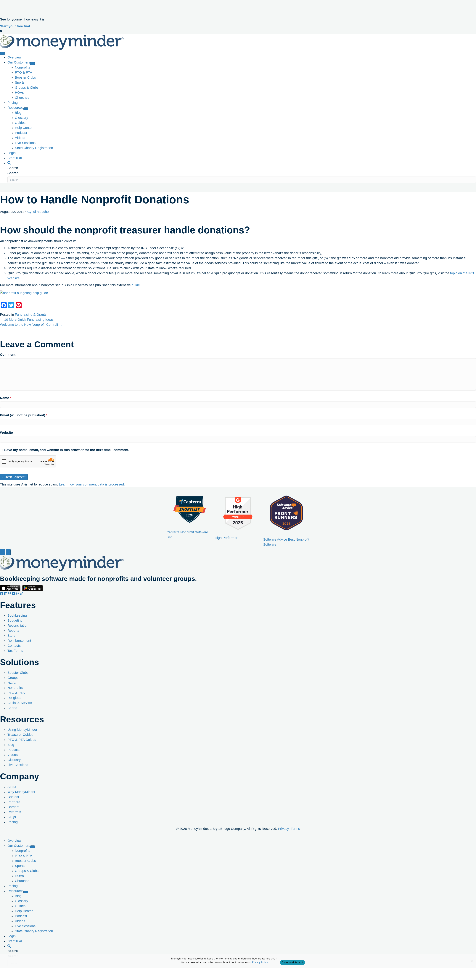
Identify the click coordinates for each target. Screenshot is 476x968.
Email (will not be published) (23, 415)
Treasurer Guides (20, 735)
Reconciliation (17, 625)
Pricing (12, 822)
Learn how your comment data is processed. (92, 484)
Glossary (14, 760)
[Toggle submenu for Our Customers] (32, 63)
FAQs (11, 817)
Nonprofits (15, 687)
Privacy (283, 829)
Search (13, 173)
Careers (13, 807)
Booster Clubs (17, 672)
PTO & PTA (16, 692)
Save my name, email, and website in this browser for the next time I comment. (66, 450)
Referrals (14, 812)
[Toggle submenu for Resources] (25, 108)
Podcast (13, 750)
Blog (10, 745)
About (11, 786)
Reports (13, 630)
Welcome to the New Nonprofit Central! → (31, 324)
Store (11, 635)
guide (136, 285)
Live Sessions (17, 765)
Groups (12, 677)
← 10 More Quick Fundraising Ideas (27, 319)
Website (6, 432)
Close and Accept (292, 962)
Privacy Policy (260, 962)
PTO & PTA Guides (21, 740)
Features (18, 605)
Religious (14, 697)
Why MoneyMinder (21, 792)
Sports (12, 708)
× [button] (1, 835)
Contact (13, 797)
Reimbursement (19, 640)
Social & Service (19, 702)
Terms (295, 829)
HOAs (11, 682)
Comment (7, 354)
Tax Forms (15, 651)
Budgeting (14, 620)
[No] (471, 961)
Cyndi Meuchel (38, 212)
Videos (12, 755)
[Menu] (2, 53)
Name (5, 398)
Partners (13, 802)
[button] (238, 31)
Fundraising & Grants (30, 314)
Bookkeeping (17, 615)
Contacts (14, 646)
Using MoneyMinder (22, 729)
